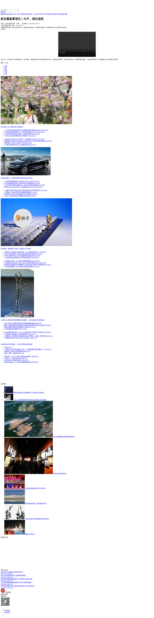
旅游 (5, 66)
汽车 (5, 68)
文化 (5, 71)
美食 (5, 73)
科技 (5, 70)
